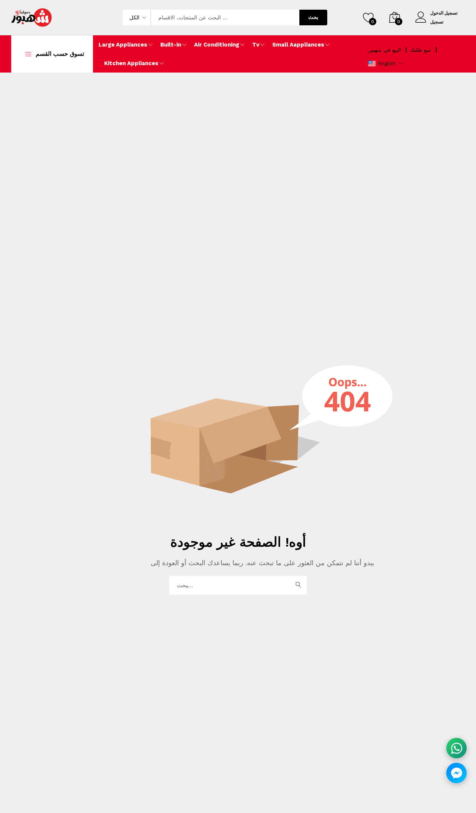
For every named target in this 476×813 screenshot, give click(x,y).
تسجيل (436, 22)
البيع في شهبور (384, 50)
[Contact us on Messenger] (456, 773)
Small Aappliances (298, 44)
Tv (255, 44)
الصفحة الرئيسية (126, 563)
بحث (313, 17)
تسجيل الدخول (443, 13)
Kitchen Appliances (131, 63)
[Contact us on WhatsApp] (456, 748)
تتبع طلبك (420, 50)
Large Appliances (123, 44)
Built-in (170, 44)
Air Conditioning (216, 44)
